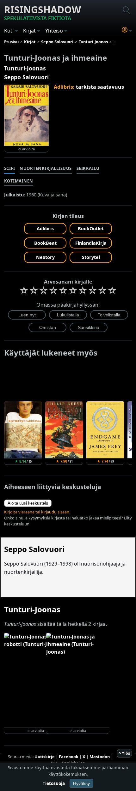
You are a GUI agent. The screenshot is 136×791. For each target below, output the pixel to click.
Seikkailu (88, 168)
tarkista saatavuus (100, 86)
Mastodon (100, 756)
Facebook (68, 756)
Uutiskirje (44, 756)
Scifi (9, 168)
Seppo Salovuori (26, 77)
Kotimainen (18, 181)
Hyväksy (81, 783)
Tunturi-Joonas (25, 68)
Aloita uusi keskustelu (28, 503)
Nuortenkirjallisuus (46, 168)
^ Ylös (124, 753)
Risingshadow (42, 12)
